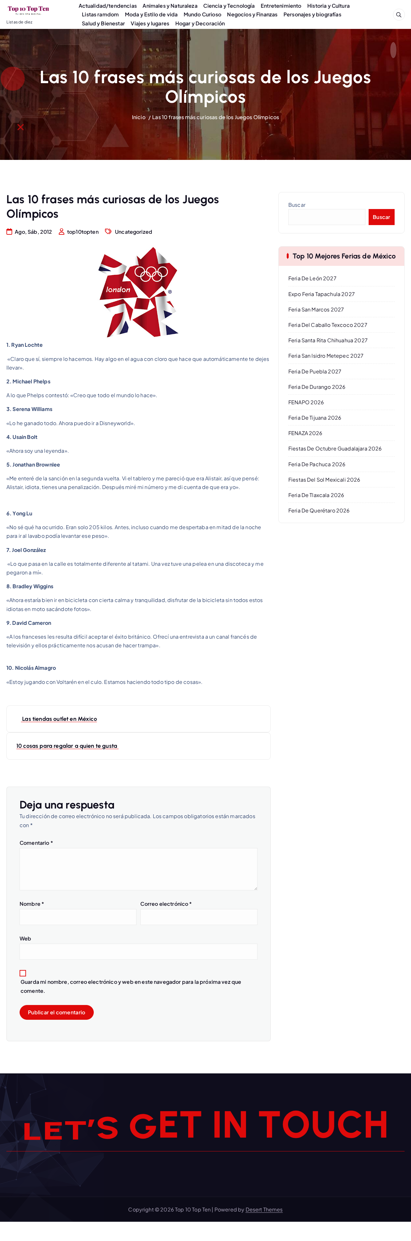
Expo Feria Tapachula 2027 (321, 294)
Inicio (138, 117)
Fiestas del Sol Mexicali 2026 (324, 479)
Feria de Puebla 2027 (314, 371)
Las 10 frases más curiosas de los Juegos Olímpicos (215, 117)
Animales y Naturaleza (170, 5)
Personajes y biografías (312, 14)
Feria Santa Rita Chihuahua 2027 (328, 340)
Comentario (36, 842)
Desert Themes (264, 1209)
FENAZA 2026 (305, 433)
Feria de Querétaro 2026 (319, 510)
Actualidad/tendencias (108, 5)
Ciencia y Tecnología (229, 5)
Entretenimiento (281, 5)
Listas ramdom (100, 14)
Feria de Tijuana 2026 (314, 417)
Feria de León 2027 (312, 278)
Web (25, 938)
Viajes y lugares (150, 23)
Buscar (296, 204)
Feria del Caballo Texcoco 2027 (327, 324)
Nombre (32, 903)
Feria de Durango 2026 (316, 386)
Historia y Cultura (328, 5)
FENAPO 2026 (306, 402)
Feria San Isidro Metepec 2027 (326, 355)
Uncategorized (133, 231)
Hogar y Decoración (200, 23)
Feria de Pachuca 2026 (316, 464)
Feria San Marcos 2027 (316, 309)
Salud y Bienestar (103, 23)
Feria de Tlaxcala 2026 (316, 495)
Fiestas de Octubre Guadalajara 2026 (335, 448)
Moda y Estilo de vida (151, 14)
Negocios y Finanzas (252, 14)
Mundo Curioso (202, 14)
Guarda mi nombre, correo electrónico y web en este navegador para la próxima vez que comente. (131, 986)
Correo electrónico (166, 903)
